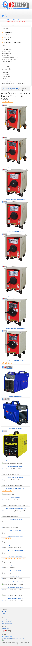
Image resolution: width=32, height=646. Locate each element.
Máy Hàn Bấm (7, 39)
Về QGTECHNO (5, 615)
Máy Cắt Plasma (7, 34)
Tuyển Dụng (5, 611)
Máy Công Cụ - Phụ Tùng (14, 88)
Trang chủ (4, 88)
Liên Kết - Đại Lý (5, 628)
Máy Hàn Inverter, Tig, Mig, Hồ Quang (12, 42)
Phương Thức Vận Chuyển (8, 621)
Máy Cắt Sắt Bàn (7, 37)
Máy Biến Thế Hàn (8, 32)
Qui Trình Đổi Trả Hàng (7, 623)
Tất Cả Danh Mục (15, 25)
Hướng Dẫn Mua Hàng (7, 620)
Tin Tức (4, 613)
